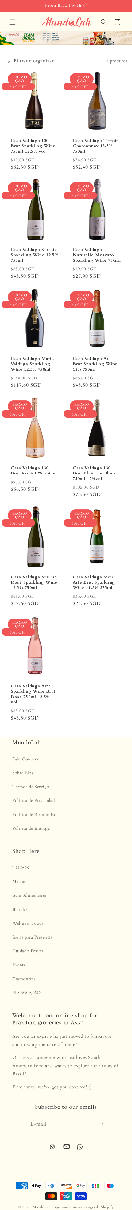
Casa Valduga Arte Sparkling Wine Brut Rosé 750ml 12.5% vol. (33, 694)
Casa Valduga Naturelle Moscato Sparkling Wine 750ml (97, 255)
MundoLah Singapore (50, 1207)
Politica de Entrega (31, 828)
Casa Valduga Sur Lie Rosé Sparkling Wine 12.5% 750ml (34, 582)
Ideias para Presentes (32, 937)
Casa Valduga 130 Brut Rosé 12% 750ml (34, 470)
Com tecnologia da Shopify (91, 1207)
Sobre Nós (22, 773)
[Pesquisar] (104, 22)
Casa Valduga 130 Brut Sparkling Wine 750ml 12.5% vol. (33, 146)
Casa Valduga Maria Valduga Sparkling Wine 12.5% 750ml (32, 364)
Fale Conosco (26, 759)
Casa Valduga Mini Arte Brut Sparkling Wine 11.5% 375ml (94, 582)
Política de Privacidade (34, 800)
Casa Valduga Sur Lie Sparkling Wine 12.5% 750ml (35, 255)
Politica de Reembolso (34, 815)
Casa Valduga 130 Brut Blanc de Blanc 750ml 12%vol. (94, 473)
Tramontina (24, 979)
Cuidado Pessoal (28, 951)
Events (18, 965)
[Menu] (12, 22)
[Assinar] (101, 1124)
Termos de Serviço (30, 787)
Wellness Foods (27, 923)
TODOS (20, 868)
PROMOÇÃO (26, 993)
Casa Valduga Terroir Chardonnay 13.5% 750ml (95, 146)
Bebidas (20, 909)
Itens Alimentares (29, 895)
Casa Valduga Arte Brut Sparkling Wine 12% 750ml (95, 364)
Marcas (19, 881)
